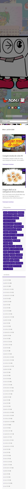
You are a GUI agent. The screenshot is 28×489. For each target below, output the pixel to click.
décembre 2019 (8, 387)
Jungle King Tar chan (9, 246)
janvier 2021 (7, 354)
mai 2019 (7, 403)
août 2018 (7, 424)
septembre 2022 (8, 332)
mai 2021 (7, 350)
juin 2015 (7, 474)
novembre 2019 (8, 391)
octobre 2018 (8, 418)
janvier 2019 (7, 409)
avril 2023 (7, 326)
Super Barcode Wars (9, 263)
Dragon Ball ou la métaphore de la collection (13, 191)
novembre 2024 (8, 292)
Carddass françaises (9, 221)
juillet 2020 (7, 369)
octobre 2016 (8, 443)
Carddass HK (17, 223)
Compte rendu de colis (9, 235)
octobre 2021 (8, 344)
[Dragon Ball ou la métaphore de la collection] (13, 177)
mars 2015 (7, 480)
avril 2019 (7, 406)
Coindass (6, 232)
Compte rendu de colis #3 (13, 156)
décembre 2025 (8, 289)
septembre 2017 (8, 434)
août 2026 (7, 280)
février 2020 (8, 384)
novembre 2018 (8, 415)
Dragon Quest (7, 237)
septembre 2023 (8, 317)
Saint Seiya (7, 257)
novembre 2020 (8, 360)
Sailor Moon (19, 254)
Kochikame (6, 249)
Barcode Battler (8, 215)
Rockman (12, 254)
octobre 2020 (8, 363)
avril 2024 (7, 310)
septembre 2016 (8, 446)
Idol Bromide (16, 240)
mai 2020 (7, 375)
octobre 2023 (8, 314)
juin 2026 (7, 286)
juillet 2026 (7, 283)
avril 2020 (7, 378)
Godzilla (14, 237)
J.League (6, 243)
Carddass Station (18, 226)
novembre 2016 (8, 440)
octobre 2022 (8, 329)
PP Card (17, 252)
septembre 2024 (9, 295)
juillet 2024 (7, 301)
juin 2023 (7, 323)
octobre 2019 (8, 394)
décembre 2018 (8, 412)
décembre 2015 (8, 467)
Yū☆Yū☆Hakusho (8, 268)
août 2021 (7, 347)
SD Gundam (6, 260)
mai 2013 (7, 486)
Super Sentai (19, 263)
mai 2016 (7, 452)
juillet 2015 (7, 470)
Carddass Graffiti (8, 223)
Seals (11, 260)
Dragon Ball (19, 235)
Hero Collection (8, 240)
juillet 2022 (7, 335)
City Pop (19, 229)
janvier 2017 (7, 437)
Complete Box (13, 232)
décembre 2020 (8, 357)
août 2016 (7, 449)
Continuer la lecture (8, 164)
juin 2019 (7, 400)
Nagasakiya (11, 252)
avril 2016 (7, 455)
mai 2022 (7, 338)
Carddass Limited (8, 226)
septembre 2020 (9, 366)
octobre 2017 (8, 431)
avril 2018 (7, 427)
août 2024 (7, 298)
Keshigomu (19, 246)
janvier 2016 (7, 464)
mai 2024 (7, 307)
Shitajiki (16, 260)
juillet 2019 (7, 397)
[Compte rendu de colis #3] (13, 144)
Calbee (15, 215)
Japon (10, 243)
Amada (5, 212)
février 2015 (7, 483)
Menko (5, 252)
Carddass (21, 215)
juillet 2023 (7, 320)
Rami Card (6, 254)
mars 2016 (7, 458)
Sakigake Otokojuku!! (16, 257)
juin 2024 (7, 304)
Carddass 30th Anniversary (11, 218)
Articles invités (12, 212)
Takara (6, 266)
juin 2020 (7, 372)
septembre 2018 (8, 421)
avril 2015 (7, 477)
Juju (24, 138)
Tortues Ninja (17, 266)
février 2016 (7, 461)
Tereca (10, 266)
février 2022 (7, 341)
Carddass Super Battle (10, 229)
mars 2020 (7, 381)
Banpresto (21, 212)
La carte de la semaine (16, 249)
